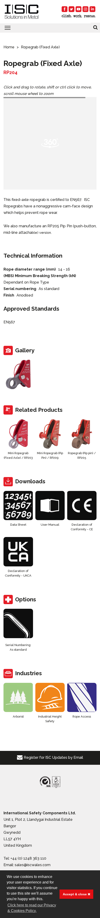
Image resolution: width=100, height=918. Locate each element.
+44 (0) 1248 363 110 (28, 858)
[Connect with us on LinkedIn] (92, 9)
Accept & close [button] (75, 894)
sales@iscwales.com (32, 865)
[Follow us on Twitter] (71, 9)
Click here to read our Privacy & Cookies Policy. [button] (31, 908)
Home (8, 47)
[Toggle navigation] (50, 28)
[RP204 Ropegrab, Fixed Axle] (18, 374)
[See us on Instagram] (85, 9)
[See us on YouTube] (78, 9)
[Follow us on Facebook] (64, 9)
